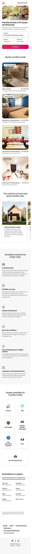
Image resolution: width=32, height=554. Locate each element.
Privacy (13, 546)
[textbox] (9, 41)
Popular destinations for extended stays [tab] (14, 478)
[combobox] (15, 35)
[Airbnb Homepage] (3, 3)
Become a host (22, 3)
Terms (18, 546)
